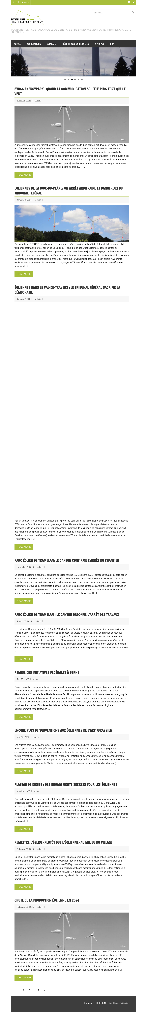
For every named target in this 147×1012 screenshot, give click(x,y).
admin (37, 100)
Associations (34, 43)
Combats (51, 43)
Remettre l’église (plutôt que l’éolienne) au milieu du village (63, 842)
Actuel (17, 43)
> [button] (132, 61)
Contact (25, 2)
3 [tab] (72, 79)
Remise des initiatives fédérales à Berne (46, 672)
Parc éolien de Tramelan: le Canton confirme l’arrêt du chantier (66, 560)
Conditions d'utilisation (119, 1003)
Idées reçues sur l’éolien (75, 43)
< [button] (14, 61)
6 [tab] (82, 79)
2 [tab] (68, 79)
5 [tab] (78, 79)
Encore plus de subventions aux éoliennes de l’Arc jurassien (63, 730)
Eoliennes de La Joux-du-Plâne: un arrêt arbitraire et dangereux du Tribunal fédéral (68, 191)
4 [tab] (75, 79)
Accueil (16, 2)
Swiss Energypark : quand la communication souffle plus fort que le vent (70, 91)
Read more (24, 175)
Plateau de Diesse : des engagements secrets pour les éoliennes (65, 784)
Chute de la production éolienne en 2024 (46, 900)
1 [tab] (65, 79)
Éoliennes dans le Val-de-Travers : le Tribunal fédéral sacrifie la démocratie (67, 290)
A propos (99, 43)
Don (112, 43)
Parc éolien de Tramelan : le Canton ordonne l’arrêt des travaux (66, 614)
